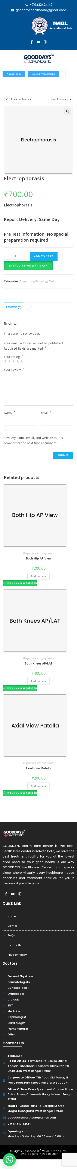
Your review (14, 369)
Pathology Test (44, 281)
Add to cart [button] (38, 576)
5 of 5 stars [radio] (21, 361)
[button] (67, 111)
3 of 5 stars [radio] (13, 361)
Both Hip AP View (38, 558)
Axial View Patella (38, 768)
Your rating (13, 356)
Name (10, 412)
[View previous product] (7, 99)
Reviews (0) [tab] (13, 307)
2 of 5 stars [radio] (9, 361)
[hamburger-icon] (70, 74)
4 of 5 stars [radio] (17, 361)
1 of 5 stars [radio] (5, 361)
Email (46, 412)
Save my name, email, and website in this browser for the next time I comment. (33, 440)
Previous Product (21, 99)
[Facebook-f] (31, 42)
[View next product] (70, 99)
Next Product (58, 99)
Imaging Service (45, 553)
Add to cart (43, 256)
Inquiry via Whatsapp (30, 265)
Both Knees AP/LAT (38, 663)
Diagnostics (26, 281)
